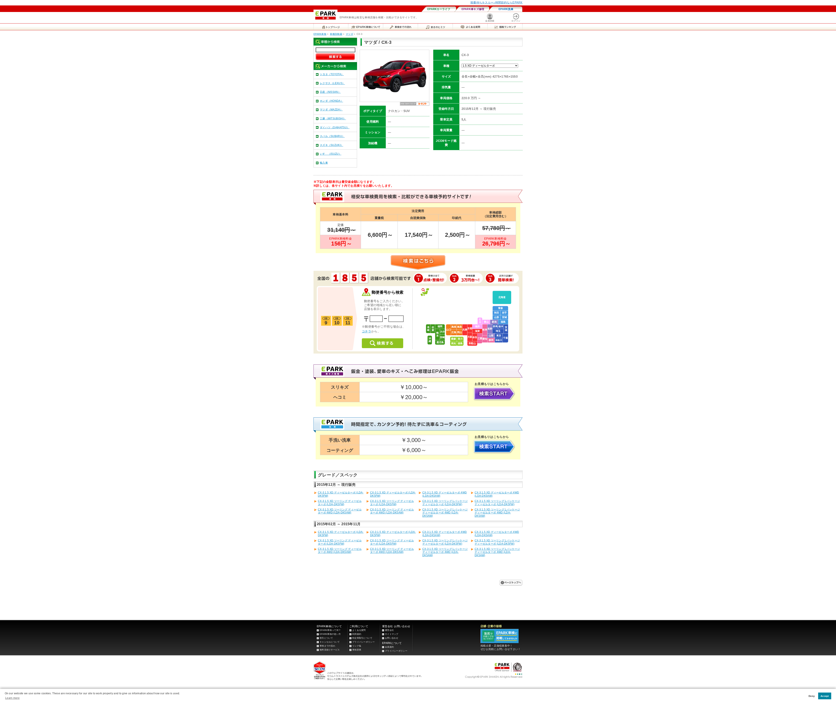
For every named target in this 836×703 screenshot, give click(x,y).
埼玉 (498, 331)
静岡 (491, 340)
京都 (469, 328)
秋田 (496, 312)
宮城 (504, 317)
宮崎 (442, 337)
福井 (477, 326)
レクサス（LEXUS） (332, 83)
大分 (442, 331)
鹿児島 (440, 342)
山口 (448, 329)
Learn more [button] (12, 698)
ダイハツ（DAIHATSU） (334, 127)
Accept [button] (825, 696)
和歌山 (472, 343)
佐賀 (433, 328)
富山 (486, 321)
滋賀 (477, 331)
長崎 (428, 328)
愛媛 (453, 338)
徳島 (460, 343)
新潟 (494, 321)
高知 (453, 343)
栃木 (501, 326)
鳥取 (459, 326)
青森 (500, 308)
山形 (496, 317)
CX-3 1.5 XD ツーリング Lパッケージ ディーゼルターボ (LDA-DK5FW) (445, 503)
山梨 (491, 335)
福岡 (440, 326)
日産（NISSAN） (330, 91)
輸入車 (324, 162)
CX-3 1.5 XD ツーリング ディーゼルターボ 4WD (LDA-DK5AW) (340, 511)
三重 (479, 338)
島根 (454, 326)
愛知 (484, 338)
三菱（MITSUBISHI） (333, 118)
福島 (503, 321)
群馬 (495, 326)
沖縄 (430, 339)
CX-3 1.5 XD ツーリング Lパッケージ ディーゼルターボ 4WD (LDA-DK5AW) (445, 512)
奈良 (474, 337)
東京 (498, 335)
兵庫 (464, 329)
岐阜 (484, 329)
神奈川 (499, 340)
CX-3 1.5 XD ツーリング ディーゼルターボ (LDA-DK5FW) (340, 503)
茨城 (506, 328)
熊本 (437, 334)
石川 (480, 321)
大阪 (469, 336)
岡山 (459, 332)
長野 (489, 328)
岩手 (504, 312)
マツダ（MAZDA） (331, 109)
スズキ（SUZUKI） (331, 145)
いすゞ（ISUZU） (330, 153)
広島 (454, 332)
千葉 (505, 338)
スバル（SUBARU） (332, 136)
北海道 (502, 297)
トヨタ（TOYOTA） (332, 74)
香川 (460, 338)
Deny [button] (812, 696)
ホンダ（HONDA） (331, 100)
